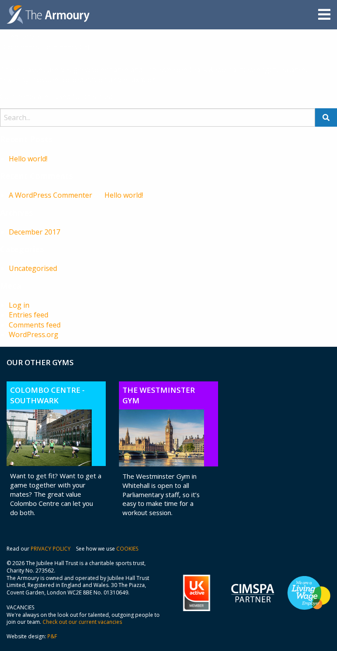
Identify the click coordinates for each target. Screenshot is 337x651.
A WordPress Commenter (50, 195)
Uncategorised (33, 268)
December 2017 (34, 232)
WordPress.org (33, 334)
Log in (19, 305)
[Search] (326, 117)
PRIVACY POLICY (51, 548)
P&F (52, 636)
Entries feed (28, 315)
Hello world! (28, 159)
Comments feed (35, 325)
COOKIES (127, 548)
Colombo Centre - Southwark (47, 395)
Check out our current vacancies (82, 622)
